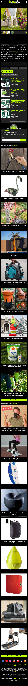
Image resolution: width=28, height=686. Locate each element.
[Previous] (2, 32)
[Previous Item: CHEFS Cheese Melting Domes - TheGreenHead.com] (2, 6)
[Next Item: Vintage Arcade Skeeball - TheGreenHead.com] (26, 6)
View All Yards (14, 400)
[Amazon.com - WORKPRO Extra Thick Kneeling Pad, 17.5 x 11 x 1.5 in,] (5, 93)
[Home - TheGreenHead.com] (14, 2)
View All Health (14, 655)
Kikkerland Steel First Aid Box (14, 597)
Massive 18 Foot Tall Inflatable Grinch (14, 338)
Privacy (14, 664)
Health (15, 403)
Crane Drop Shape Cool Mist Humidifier (14, 570)
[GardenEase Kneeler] (5, 32)
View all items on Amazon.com (17, 121)
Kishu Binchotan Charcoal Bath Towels (14, 624)
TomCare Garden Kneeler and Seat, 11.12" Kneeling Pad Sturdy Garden (18, 80)
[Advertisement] (14, 39)
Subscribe (23, 140)
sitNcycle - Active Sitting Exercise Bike (14, 458)
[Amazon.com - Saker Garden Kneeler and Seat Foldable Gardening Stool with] (5, 114)
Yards (15, 145)
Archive (4, 664)
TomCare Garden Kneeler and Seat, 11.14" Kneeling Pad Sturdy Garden (18, 101)
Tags (23, 68)
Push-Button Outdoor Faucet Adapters (14, 171)
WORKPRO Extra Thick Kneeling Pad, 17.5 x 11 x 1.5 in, (18, 91)
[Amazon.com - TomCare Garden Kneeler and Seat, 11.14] (5, 103)
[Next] (26, 32)
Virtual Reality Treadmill (14, 651)
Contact (9, 664)
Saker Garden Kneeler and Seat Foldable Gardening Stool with (18, 112)
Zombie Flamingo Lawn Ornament (14, 198)
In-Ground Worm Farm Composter (14, 311)
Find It (5, 68)
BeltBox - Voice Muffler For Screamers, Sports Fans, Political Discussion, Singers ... (14, 430)
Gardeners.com (7, 71)
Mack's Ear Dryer (14, 486)
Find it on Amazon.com (9, 75)
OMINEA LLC (17, 678)
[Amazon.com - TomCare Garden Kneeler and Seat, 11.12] (5, 82)
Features (14, 68)
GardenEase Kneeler (19, 51)
